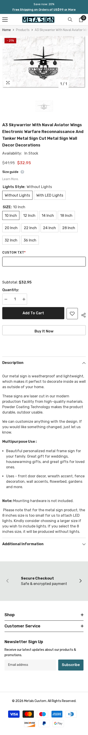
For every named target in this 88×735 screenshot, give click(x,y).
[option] (44, 62)
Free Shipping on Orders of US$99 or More (44, 9)
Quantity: (10, 290)
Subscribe (71, 665)
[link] (44, 581)
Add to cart (33, 313)
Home (6, 30)
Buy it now (44, 331)
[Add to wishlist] (72, 313)
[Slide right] (80, 581)
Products (23, 30)
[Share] (82, 314)
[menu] (5, 19)
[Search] (70, 19)
